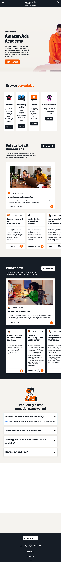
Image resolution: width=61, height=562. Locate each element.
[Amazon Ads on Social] (35, 546)
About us (30, 552)
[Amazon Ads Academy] (30, 2)
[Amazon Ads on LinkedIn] (21, 546)
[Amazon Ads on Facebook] (40, 546)
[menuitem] (21, 546)
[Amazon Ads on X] (26, 546)
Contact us (30, 556)
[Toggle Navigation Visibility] (2, 2)
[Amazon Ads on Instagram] (30, 546)
